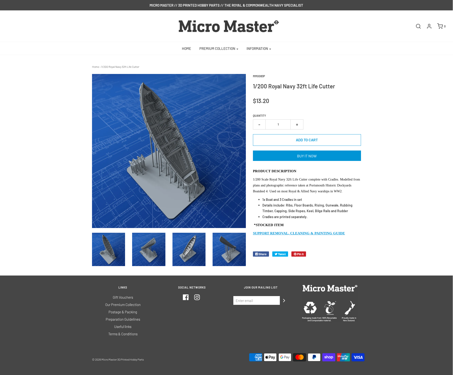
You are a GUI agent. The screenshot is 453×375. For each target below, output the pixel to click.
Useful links (122, 326)
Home (186, 48)
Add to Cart (307, 140)
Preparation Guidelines (123, 319)
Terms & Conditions (123, 334)
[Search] (416, 26)
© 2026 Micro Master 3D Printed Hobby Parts (118, 359)
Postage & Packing (123, 312)
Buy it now (307, 156)
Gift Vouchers (123, 297)
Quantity (259, 115)
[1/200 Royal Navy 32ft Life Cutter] (108, 249)
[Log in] (427, 26)
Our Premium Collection (123, 304)
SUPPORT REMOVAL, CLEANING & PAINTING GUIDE (299, 233)
